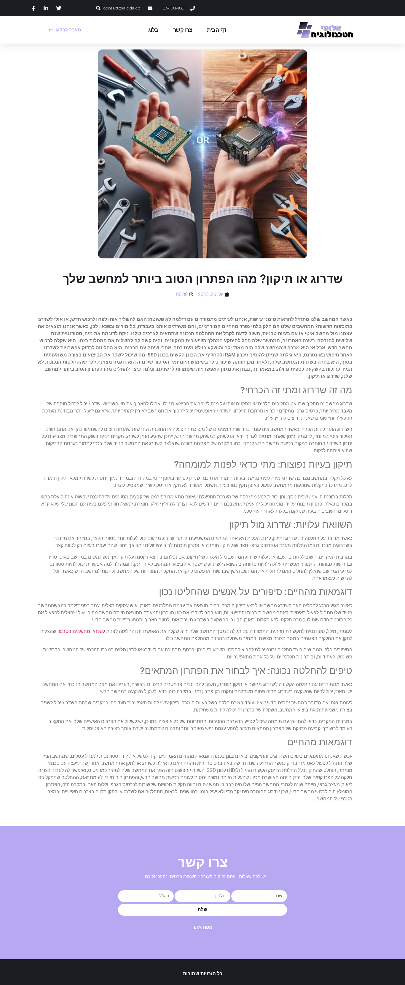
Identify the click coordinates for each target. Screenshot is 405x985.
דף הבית (216, 30)
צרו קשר (182, 30)
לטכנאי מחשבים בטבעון (81, 631)
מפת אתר (202, 927)
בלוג (153, 30)
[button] (98, 8)
